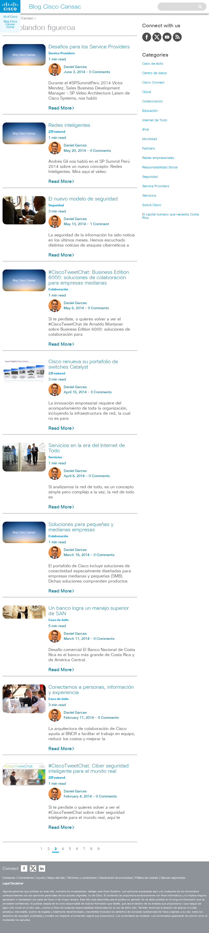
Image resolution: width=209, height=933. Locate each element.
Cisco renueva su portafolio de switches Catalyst (83, 364)
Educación (150, 111)
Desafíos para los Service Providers (89, 46)
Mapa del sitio (56, 877)
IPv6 (145, 129)
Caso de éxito (152, 63)
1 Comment (99, 224)
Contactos (9, 877)
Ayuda (40, 877)
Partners (148, 148)
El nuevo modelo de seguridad (83, 198)
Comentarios (26, 877)
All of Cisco (10, 16)
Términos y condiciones (82, 877)
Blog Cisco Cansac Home (10, 24)
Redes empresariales (158, 158)
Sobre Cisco (151, 205)
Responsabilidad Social (160, 167)
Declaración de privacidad (116, 877)
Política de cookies (146, 877)
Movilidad (149, 139)
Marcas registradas (173, 877)
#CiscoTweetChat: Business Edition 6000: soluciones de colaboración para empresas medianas (88, 278)
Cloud (146, 92)
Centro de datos (154, 73)
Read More (60, 108)
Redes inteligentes (69, 125)
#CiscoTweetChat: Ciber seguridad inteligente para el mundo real (88, 768)
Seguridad (150, 177)
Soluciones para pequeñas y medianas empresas (80, 527)
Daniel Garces (75, 67)
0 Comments (99, 72)
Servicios (149, 195)
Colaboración (152, 101)
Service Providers (155, 186)
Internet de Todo (154, 120)
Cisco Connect (153, 82)
